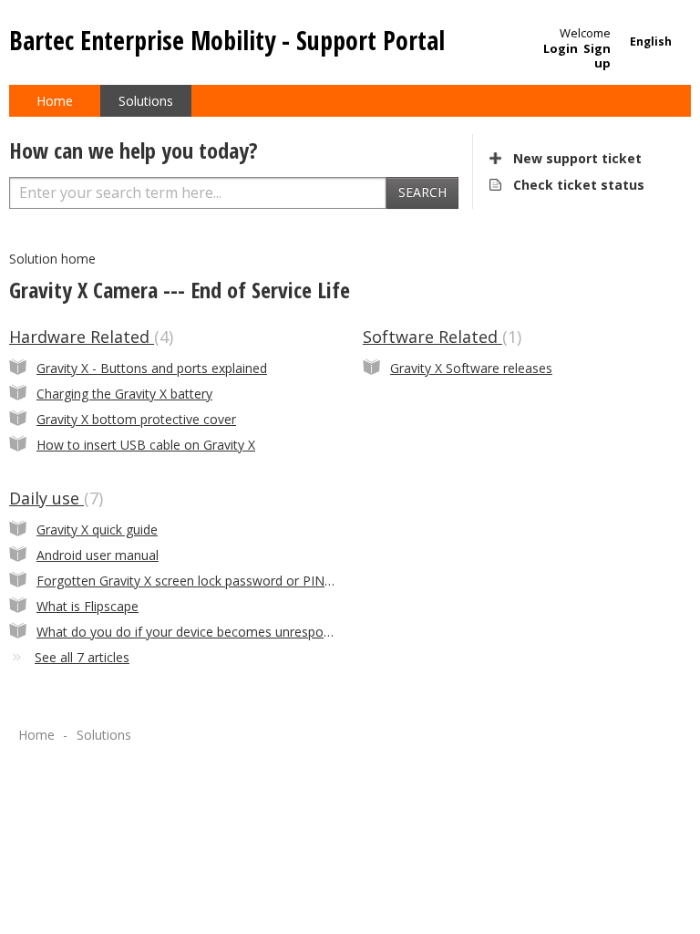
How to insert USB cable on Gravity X (145, 444)
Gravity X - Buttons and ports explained (151, 368)
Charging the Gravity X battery (124, 393)
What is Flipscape (87, 606)
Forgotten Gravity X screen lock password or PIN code (196, 580)
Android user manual (97, 555)
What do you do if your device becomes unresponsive (195, 631)
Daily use (53, 498)
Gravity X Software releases (471, 368)
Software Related (440, 337)
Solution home (52, 258)
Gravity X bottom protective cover (136, 419)
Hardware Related (89, 337)
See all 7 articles (82, 657)
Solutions (145, 100)
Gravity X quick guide (97, 529)
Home (54, 100)
